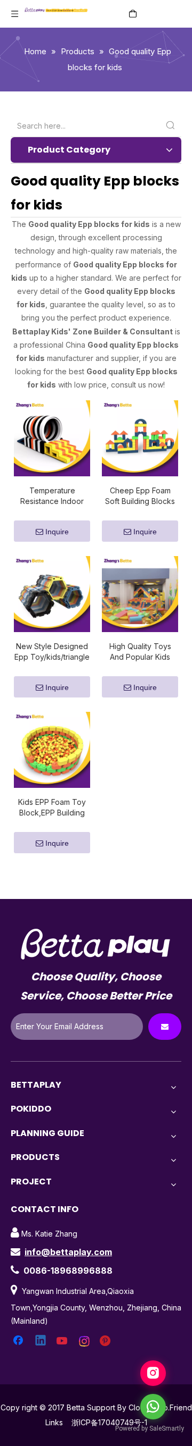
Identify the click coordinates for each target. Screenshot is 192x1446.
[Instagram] (84, 1341)
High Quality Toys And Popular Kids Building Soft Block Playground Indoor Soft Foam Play (140, 652)
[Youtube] (62, 1341)
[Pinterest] (106, 1341)
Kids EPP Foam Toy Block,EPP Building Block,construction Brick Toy (52, 807)
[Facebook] (19, 1341)
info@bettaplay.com (68, 1252)
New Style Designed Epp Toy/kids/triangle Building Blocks (52, 652)
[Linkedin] (41, 1341)
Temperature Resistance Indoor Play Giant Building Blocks (52, 496)
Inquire (57, 531)
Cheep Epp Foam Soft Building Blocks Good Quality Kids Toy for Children (140, 496)
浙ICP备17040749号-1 (109, 1422)
